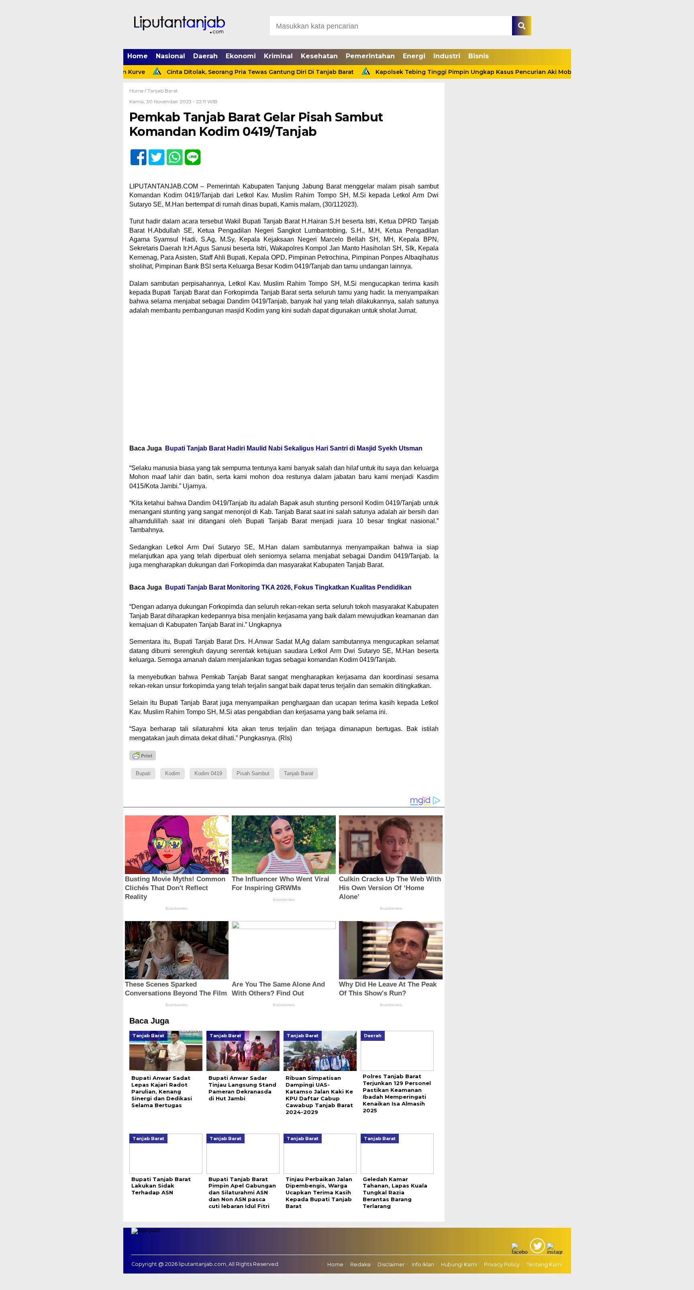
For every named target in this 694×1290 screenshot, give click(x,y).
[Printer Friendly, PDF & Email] (142, 755)
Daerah (205, 56)
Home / (138, 91)
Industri (446, 56)
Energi (414, 56)
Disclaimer (391, 1264)
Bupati (143, 773)
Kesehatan (319, 56)
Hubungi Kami (459, 1264)
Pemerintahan (370, 56)
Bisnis (478, 56)
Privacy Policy (502, 1264)
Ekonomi (241, 56)
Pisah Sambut (253, 773)
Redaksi (360, 1264)
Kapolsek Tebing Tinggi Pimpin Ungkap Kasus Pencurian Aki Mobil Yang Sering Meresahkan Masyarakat (496, 72)
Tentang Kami (544, 1264)
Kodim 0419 (208, 773)
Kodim (172, 773)
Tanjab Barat (162, 91)
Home (137, 56)
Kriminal (278, 56)
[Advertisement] (284, 379)
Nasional (170, 56)
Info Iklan (423, 1264)
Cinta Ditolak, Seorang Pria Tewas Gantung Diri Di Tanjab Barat (226, 72)
